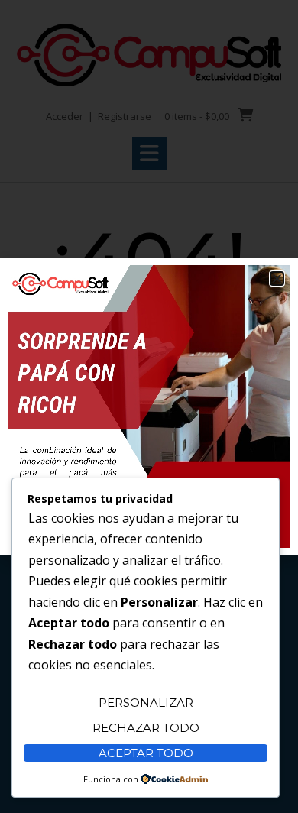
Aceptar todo (146, 753)
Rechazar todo (145, 728)
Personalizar (146, 702)
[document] (149, 406)
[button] (277, 278)
